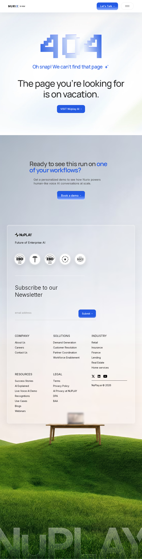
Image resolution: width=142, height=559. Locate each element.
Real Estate (98, 362)
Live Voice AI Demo (26, 390)
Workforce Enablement (66, 357)
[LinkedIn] (98, 376)
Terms (56, 380)
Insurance (97, 347)
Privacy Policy (61, 385)
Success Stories (24, 380)
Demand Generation (64, 342)
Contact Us (21, 352)
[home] (17, 6)
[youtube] (105, 376)
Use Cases (21, 400)
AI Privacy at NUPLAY (65, 390)
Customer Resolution (65, 347)
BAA (55, 400)
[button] (126, 6)
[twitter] (93, 376)
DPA (55, 395)
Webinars (20, 411)
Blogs (18, 406)
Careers (19, 347)
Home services (100, 367)
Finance (96, 352)
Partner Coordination (65, 352)
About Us (20, 342)
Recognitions (22, 395)
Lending (96, 357)
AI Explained (22, 385)
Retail (95, 342)
